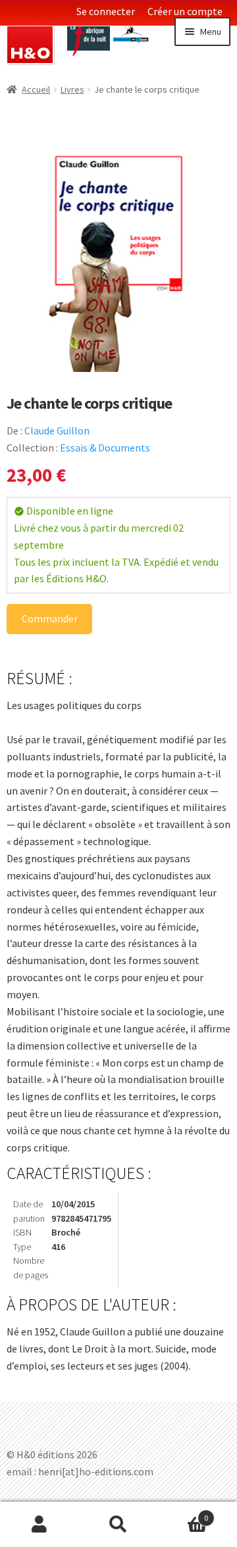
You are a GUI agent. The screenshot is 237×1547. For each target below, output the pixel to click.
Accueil (36, 89)
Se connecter (105, 11)
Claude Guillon (57, 430)
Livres (72, 89)
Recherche (118, 1524)
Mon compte (39, 1524)
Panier (183, 1513)
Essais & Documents (105, 447)
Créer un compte (185, 11)
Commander (50, 618)
